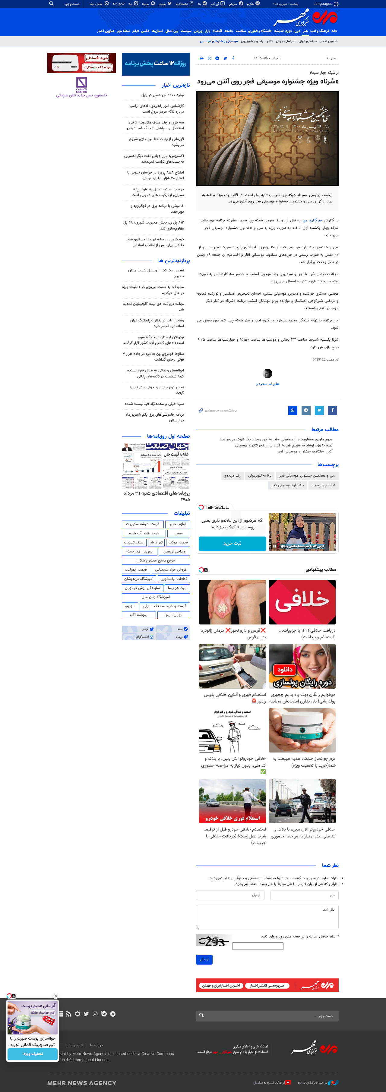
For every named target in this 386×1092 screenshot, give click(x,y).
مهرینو (129, 606)
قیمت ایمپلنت (136, 570)
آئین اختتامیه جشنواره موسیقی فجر (305, 452)
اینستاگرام (182, 4)
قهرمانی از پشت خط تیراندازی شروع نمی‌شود (156, 142)
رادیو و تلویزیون (252, 41)
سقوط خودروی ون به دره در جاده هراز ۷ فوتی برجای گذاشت (153, 357)
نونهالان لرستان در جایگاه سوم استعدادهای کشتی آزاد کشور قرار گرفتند (153, 340)
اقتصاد (217, 31)
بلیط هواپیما (177, 588)
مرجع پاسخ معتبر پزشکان (156, 561)
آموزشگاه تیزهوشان (138, 579)
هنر (305, 31)
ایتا (130, 4)
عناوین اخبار (328, 41)
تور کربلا (156, 543)
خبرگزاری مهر (312, 220)
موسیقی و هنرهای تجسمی (219, 41)
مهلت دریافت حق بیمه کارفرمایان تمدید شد (153, 307)
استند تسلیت (134, 543)
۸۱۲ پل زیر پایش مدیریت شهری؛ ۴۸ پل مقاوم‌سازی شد (153, 225)
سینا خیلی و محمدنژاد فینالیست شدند (154, 404)
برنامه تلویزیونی (259, 476)
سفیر (179, 533)
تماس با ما (74, 1045)
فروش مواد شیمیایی (171, 570)
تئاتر (270, 41)
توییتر (162, 4)
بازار (207, 31)
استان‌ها (157, 31)
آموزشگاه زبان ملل (156, 597)
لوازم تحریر (177, 524)
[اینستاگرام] (95, 1014)
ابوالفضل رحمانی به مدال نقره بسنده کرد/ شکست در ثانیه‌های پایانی (155, 373)
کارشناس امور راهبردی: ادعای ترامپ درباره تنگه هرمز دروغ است (156, 109)
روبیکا (146, 4)
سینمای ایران (308, 41)
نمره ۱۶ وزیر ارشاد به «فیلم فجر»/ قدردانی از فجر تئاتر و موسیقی (284, 446)
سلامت (241, 31)
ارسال (204, 959)
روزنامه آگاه (138, 615)
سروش (233, 4)
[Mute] (283, 546)
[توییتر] (86, 1014)
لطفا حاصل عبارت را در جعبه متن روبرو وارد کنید (300, 937)
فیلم (135, 31)
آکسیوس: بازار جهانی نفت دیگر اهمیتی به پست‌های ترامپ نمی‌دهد (154, 159)
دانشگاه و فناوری (260, 31)
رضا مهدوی (232, 476)
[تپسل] (201, 507)
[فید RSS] (68, 1014)
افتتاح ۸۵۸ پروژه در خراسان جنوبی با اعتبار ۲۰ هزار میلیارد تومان (155, 175)
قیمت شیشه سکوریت (143, 524)
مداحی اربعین (174, 552)
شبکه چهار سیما (324, 485)
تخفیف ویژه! (32, 1054)
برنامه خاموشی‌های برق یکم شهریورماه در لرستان (154, 418)
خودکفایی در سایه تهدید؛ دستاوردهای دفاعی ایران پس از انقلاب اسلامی (155, 242)
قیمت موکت (178, 543)
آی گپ (215, 4)
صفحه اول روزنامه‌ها (168, 436)
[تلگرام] (112, 1014)
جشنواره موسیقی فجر (287, 485)
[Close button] (56, 996)
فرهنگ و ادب (319, 31)
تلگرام (251, 4)
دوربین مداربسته (139, 552)
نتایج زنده (119, 4)
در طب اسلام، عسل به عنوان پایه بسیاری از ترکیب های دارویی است (157, 192)
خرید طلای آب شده (144, 533)
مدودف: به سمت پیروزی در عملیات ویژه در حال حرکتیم (153, 290)
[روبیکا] (77, 1014)
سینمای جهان (285, 41)
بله (200, 4)
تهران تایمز (174, 615)
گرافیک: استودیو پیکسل (269, 1082)
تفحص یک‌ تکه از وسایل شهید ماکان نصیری (156, 273)
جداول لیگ (97, 4)
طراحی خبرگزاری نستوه (313, 1082)
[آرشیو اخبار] (60, 1014)
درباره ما (96, 1045)
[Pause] (274, 546)
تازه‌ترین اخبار (176, 85)
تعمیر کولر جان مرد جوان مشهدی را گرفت (157, 390)
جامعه (228, 31)
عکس (145, 31)
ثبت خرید (232, 543)
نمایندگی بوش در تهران (142, 588)
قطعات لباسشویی (173, 579)
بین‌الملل (172, 31)
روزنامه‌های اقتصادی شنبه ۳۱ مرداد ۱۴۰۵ (157, 497)
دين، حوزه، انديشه (287, 31)
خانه (334, 31)
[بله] (104, 1014)
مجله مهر (123, 31)
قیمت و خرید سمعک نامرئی (164, 606)
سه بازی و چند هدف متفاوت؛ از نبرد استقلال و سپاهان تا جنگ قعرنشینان (155, 125)
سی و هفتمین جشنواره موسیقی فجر (307, 476)
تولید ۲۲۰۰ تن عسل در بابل (162, 95)
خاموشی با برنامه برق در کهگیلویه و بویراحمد (157, 209)
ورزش (198, 31)
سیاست (186, 31)
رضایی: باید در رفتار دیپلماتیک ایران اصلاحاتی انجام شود (157, 323)
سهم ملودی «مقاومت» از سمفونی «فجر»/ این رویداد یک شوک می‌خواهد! (276, 439)
